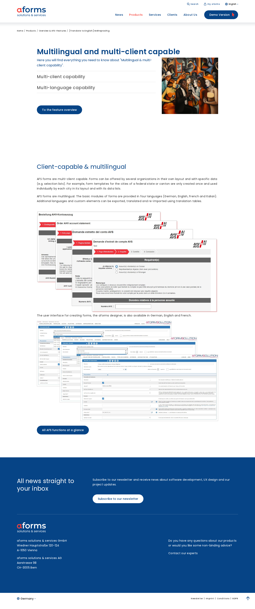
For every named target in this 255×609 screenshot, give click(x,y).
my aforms (213, 4)
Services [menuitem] (155, 15)
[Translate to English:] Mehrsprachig (89, 30)
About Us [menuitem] (190, 15)
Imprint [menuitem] (210, 598)
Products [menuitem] (136, 15)
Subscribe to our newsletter (118, 499)
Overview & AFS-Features (52, 30)
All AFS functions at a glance (63, 430)
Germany (27, 599)
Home (20, 30)
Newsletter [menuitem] (197, 598)
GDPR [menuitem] (235, 598)
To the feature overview (59, 110)
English (232, 4)
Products (31, 30)
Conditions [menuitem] (223, 598)
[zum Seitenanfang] (248, 598)
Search (194, 4)
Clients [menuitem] (172, 15)
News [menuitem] (119, 15)
